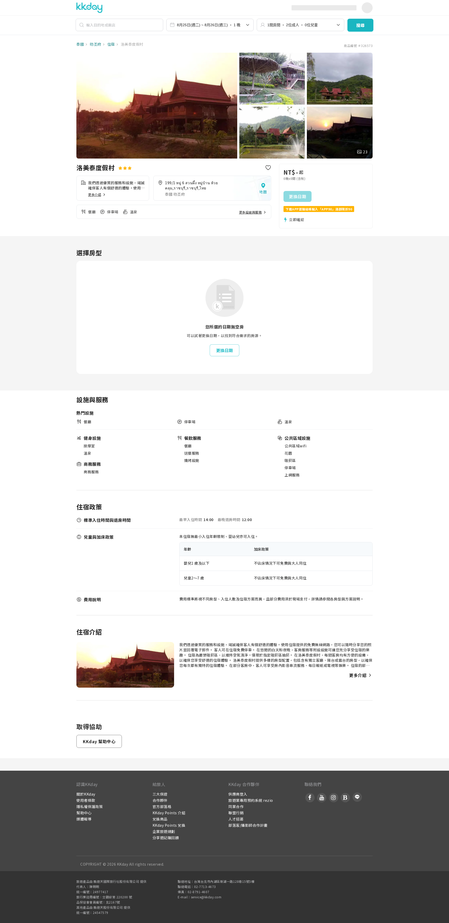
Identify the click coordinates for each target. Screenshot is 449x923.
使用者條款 (85, 800)
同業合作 (235, 806)
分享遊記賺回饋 (166, 837)
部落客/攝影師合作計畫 (248, 825)
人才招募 (235, 819)
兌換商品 (160, 819)
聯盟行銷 (235, 812)
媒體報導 (83, 819)
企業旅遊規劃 (164, 831)
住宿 (110, 44)
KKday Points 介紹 (169, 812)
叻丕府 (95, 44)
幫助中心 (83, 812)
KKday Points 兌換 (169, 825)
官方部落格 (162, 806)
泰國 (80, 44)
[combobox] (210, 25)
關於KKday (85, 794)
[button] (360, 25)
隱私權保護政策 (89, 806)
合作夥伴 (160, 800)
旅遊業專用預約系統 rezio (250, 800)
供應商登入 (237, 794)
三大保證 (160, 794)
